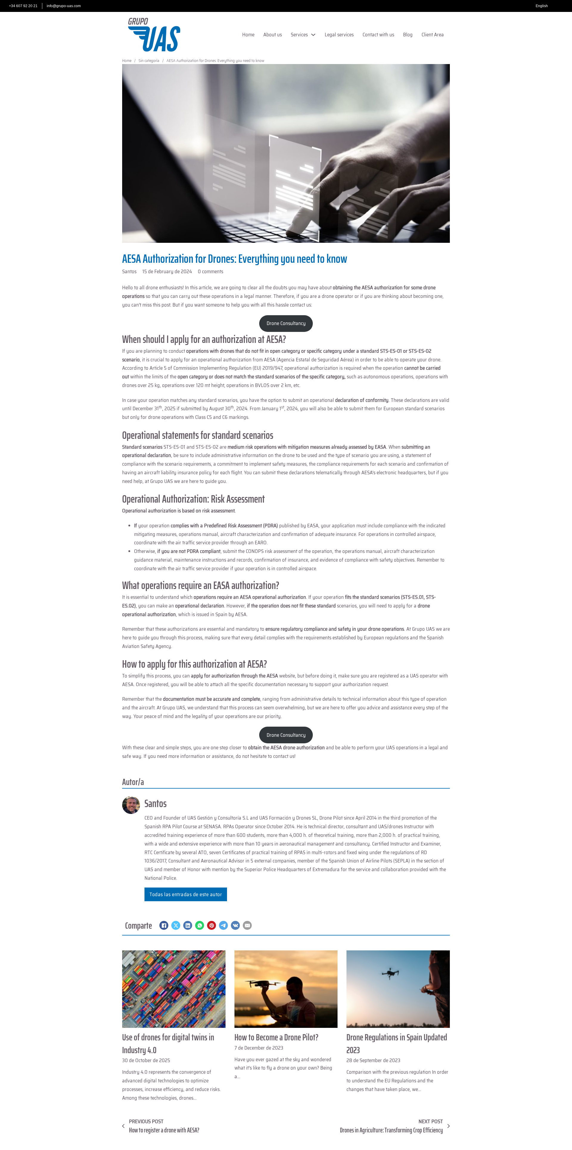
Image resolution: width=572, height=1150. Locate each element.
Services (299, 34)
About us (272, 34)
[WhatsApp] (199, 925)
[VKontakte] (235, 925)
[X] (175, 925)
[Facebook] (163, 925)
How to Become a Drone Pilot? (276, 1037)
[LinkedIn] (187, 925)
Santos (155, 803)
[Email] (247, 925)
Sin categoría (149, 61)
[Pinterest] (211, 925)
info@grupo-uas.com (64, 6)
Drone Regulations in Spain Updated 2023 (396, 1043)
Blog (408, 34)
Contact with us (378, 34)
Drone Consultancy (286, 323)
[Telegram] (223, 925)
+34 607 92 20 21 (23, 6)
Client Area (433, 34)
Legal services (339, 34)
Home (248, 34)
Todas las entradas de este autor (186, 894)
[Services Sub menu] (313, 34)
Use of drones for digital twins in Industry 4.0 (168, 1043)
